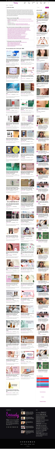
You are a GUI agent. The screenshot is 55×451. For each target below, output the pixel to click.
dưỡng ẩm (38, 423)
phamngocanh (28, 78)
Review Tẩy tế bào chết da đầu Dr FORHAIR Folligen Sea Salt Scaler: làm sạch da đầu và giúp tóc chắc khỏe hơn (43, 215)
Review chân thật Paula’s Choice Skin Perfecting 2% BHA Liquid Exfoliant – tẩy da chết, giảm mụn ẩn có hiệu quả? (27, 188)
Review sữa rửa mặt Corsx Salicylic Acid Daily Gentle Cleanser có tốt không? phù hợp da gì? (12, 108)
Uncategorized (23, 361)
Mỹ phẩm (29, 3)
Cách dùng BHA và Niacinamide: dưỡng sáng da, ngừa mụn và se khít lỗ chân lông (12, 345)
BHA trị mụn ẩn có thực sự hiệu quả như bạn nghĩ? (27, 360)
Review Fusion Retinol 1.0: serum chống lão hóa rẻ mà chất (43, 152)
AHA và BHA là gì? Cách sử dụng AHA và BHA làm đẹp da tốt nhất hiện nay (12, 375)
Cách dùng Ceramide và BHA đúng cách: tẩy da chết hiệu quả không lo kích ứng (27, 283)
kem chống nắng (43, 425)
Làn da (44, 428)
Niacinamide (37, 431)
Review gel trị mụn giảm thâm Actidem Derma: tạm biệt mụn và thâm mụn (12, 283)
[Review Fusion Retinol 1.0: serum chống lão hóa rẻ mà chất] (43, 147)
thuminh (45, 153)
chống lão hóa (38, 417)
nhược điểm (44, 430)
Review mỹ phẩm (8, 78)
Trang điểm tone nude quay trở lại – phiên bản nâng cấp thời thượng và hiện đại (42, 58)
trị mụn (46, 433)
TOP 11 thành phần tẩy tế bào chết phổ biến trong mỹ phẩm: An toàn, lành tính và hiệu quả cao (12, 204)
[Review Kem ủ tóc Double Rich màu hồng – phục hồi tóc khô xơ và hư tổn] (12, 231)
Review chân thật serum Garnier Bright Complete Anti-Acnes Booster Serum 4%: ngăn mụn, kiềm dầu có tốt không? (27, 204)
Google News (13, 0)
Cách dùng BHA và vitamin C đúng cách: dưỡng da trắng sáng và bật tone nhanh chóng (12, 329)
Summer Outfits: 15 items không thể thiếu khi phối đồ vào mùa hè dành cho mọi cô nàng (43, 140)
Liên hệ (33, 444)
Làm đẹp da (33, 3)
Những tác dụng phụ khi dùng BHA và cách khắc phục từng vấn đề (12, 360)
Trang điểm (44, 3)
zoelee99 (29, 300)
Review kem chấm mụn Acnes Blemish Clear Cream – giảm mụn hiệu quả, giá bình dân (27, 108)
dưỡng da (38, 421)
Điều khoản (29, 444)
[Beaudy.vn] (15, 2)
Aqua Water (39, 412)
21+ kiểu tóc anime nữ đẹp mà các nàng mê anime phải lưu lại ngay (43, 202)
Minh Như (13, 110)
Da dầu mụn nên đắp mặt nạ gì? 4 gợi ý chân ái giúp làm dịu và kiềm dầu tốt (43, 96)
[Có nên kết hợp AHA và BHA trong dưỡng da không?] (27, 339)
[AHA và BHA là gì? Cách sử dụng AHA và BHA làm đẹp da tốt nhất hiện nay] (12, 370)
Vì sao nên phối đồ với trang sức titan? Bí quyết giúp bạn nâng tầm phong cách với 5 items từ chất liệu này (43, 177)
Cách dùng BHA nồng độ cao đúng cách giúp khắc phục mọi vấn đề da (27, 329)
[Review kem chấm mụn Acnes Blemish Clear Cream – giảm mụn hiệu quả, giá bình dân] (27, 103)
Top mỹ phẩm (38, 111)
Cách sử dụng (42, 418)
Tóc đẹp (37, 3)
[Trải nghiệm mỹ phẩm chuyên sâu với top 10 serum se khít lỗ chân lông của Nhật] (43, 104)
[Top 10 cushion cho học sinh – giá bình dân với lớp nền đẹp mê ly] (43, 28)
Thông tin (43, 433)
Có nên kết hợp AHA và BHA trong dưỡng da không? (26, 344)
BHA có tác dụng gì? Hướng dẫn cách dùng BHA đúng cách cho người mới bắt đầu (12, 390)
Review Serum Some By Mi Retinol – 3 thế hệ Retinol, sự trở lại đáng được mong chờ (27, 236)
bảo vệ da (37, 414)
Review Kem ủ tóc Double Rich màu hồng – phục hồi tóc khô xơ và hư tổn (12, 236)
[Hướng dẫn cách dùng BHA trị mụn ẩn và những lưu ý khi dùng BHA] (27, 309)
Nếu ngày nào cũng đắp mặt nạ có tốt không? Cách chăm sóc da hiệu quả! (43, 45)
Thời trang (41, 3)
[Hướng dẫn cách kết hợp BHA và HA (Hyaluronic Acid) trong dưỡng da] (12, 309)
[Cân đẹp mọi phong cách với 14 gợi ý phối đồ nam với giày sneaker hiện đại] (43, 78)
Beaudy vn (43, 412)
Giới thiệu (25, 444)
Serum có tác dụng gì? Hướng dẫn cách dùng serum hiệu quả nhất (27, 375)
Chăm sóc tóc (23, 222)
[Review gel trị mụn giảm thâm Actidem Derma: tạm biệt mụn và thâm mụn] (12, 278)
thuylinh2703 (13, 78)
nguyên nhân (39, 430)
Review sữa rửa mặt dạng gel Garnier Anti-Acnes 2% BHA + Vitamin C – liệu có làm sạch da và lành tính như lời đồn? (12, 188)
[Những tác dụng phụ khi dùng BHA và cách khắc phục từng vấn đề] (12, 354)
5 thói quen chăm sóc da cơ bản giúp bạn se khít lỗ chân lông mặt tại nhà (42, 71)
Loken (27, 222)
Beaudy (22, 444)
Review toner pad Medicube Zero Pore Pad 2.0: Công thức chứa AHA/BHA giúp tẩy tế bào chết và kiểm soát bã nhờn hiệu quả (12, 60)
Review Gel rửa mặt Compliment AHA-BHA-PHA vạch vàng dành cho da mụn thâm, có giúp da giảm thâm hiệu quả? (12, 155)
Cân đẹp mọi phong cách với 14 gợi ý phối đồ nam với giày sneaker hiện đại (43, 84)
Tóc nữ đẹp (39, 204)
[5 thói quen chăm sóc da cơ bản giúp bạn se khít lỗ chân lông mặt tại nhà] (43, 66)
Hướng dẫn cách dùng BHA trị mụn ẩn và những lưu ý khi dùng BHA (27, 314)
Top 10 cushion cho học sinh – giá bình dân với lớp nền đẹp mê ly (42, 33)
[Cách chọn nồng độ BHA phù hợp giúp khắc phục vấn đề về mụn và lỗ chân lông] (12, 247)
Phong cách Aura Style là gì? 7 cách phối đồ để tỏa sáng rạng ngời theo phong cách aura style (43, 164)
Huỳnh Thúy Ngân (30, 285)
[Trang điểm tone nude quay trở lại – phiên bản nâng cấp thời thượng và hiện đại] (43, 53)
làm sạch (38, 428)
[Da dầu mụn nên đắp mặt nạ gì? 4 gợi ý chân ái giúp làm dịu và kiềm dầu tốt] (43, 91)
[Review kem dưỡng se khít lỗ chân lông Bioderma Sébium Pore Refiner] (27, 87)
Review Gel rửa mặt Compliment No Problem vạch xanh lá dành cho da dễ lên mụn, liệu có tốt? (27, 139)
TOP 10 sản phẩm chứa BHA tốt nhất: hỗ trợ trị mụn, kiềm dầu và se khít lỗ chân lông (27, 252)
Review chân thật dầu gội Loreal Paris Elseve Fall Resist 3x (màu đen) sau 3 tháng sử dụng (12, 220)
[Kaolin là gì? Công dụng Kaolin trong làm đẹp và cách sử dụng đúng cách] (43, 223)
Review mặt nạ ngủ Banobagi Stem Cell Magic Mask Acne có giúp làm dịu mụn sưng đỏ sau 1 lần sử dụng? (27, 172)
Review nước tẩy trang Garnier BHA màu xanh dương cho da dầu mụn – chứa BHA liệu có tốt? (27, 60)
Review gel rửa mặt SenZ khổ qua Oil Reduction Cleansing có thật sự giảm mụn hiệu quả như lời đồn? (12, 172)
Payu (27, 110)
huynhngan (13, 285)
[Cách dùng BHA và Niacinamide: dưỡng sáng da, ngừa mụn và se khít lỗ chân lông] (12, 339)
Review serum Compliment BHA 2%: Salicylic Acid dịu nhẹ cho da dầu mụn (12, 139)
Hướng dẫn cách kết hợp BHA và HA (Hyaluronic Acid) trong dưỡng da (12, 314)
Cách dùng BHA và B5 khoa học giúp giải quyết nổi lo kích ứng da (12, 299)
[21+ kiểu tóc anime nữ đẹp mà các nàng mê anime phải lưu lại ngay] (43, 197)
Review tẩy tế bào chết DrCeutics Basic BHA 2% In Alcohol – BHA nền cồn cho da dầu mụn (12, 124)
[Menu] (6, 0)
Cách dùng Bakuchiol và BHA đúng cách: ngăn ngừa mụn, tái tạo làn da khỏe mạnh (27, 268)
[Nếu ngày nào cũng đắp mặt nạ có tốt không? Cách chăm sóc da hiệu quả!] (43, 40)
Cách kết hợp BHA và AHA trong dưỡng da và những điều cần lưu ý (27, 299)
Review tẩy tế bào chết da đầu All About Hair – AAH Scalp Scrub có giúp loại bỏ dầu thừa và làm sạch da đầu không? (12, 76)
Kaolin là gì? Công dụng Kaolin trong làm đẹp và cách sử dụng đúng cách (43, 228)
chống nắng (42, 417)
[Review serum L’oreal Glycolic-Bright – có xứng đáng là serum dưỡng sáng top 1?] (27, 71)
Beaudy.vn (9, 0)
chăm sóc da (43, 414)
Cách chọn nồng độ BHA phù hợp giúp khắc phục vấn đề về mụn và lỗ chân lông (12, 252)
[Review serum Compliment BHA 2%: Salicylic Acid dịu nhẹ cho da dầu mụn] (12, 133)
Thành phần (25, 3)
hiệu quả (38, 425)
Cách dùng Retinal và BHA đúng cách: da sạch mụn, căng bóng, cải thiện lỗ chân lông (12, 269)
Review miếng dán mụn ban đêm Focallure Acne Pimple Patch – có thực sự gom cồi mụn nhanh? (27, 124)
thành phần (38, 433)
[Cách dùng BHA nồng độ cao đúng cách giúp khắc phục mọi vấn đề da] (27, 324)
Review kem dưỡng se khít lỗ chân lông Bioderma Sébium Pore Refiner (27, 92)
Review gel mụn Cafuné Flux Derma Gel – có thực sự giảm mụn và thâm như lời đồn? (12, 92)
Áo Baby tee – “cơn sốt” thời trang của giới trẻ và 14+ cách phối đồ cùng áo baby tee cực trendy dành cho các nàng (43, 127)
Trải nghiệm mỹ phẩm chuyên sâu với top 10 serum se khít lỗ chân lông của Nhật (43, 109)
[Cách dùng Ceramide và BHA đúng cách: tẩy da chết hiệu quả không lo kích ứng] (27, 278)
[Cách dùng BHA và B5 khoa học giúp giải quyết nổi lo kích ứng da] (12, 293)
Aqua (36, 412)
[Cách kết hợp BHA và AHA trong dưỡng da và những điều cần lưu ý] (27, 293)
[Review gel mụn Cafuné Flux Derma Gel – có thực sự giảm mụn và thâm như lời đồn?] (12, 87)
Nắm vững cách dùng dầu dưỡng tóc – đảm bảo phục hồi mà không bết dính (42, 20)
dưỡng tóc (42, 421)
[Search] (48, 0)
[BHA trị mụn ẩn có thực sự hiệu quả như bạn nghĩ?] (27, 354)
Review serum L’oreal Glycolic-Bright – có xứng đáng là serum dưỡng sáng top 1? (27, 76)
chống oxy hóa (38, 418)
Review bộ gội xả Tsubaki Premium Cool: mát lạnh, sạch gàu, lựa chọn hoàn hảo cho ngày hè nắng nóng (27, 220)
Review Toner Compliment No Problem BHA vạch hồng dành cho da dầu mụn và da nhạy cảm (27, 155)
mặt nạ (37, 430)
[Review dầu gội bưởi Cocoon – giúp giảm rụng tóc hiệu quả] (43, 235)
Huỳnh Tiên (14, 300)
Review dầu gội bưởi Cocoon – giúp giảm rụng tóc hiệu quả (43, 240)
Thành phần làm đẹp (9, 206)
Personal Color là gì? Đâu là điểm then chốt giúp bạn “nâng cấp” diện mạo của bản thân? (43, 190)
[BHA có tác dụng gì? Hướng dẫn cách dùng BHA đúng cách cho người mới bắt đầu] (12, 385)
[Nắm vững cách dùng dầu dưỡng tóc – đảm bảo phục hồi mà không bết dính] (43, 15)
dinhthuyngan (15, 206)
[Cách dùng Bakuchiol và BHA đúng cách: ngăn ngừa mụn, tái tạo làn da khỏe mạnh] (27, 263)
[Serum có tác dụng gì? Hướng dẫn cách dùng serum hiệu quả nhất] (27, 370)
